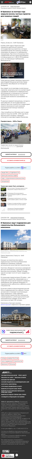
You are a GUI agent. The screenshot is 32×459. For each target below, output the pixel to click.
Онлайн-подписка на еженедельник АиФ (15, 382)
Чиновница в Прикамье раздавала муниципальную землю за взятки (15, 209)
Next (29, 132)
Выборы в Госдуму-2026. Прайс (11, 388)
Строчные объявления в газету (11, 386)
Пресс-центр (22, 375)
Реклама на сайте (7, 377)
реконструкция (6, 304)
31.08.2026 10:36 (5, 217)
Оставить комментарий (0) (16, 160)
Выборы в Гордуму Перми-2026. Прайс (13, 394)
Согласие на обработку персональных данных (14, 431)
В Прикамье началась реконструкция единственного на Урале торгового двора (15, 317)
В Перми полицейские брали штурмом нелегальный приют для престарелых (16, 204)
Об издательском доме (9, 375)
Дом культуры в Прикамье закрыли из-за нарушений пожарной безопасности (17, 189)
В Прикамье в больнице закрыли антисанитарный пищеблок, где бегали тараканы (17, 194)
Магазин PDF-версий (8, 379)
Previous (2, 132)
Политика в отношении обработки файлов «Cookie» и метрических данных (13, 436)
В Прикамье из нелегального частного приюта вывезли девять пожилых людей (17, 199)
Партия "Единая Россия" (9, 146)
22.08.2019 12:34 (5, 6)
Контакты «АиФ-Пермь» (9, 384)
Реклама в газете (20, 377)
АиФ (2, 40)
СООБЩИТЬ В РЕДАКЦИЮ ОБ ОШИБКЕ (12, 397)
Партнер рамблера (14, 451)
